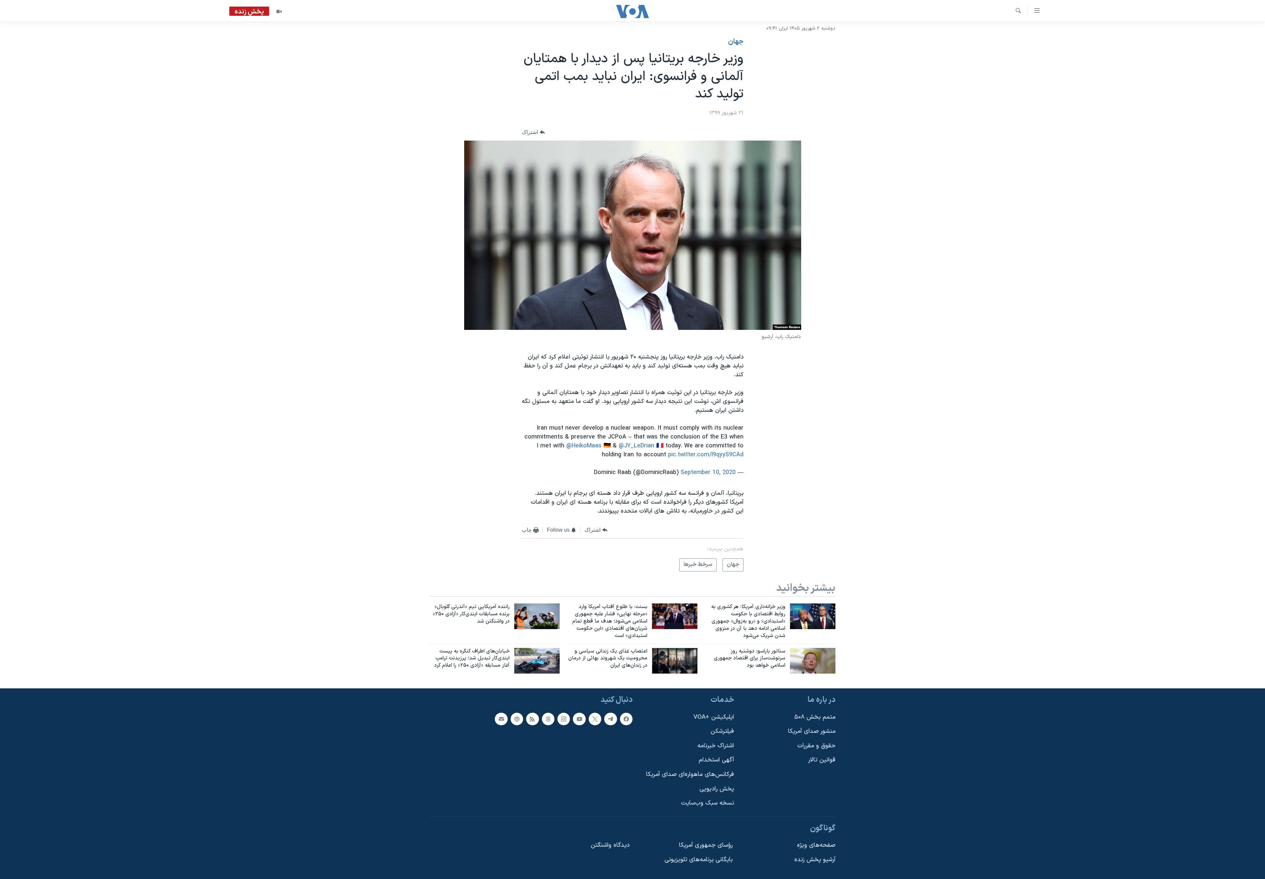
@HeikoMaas (584, 445)
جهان (736, 42)
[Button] (533, 132)
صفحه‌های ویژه (816, 845)
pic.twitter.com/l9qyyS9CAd (706, 454)
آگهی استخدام (716, 760)
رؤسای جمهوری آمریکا (706, 845)
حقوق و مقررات (816, 745)
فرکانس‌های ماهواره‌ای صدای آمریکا (690, 774)
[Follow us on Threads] (548, 719)
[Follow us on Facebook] (626, 719)
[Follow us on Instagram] (563, 719)
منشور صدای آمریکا (811, 731)
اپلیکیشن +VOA (713, 717)
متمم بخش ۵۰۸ (814, 717)
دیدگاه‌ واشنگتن (610, 845)
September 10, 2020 (708, 472)
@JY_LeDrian (636, 445)
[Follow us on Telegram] (610, 719)
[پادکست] (517, 719)
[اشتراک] (501, 719)
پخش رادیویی (716, 789)
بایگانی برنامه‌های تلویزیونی (698, 859)
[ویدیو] (279, 11)
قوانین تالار (821, 760)
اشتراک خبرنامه (715, 745)
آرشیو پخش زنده (814, 859)
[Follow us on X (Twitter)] (595, 719)
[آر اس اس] (532, 719)
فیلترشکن (722, 731)
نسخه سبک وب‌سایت (707, 803)
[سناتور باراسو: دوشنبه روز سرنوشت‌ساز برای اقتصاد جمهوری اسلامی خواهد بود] (812, 661)
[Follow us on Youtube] (579, 719)
